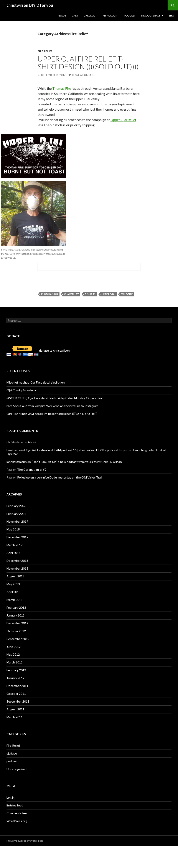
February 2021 (16, 513)
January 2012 (16, 678)
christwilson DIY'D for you (30, 5)
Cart (75, 15)
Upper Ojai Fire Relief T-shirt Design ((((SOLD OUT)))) (88, 62)
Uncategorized (16, 769)
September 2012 (18, 639)
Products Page (150, 15)
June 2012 (14, 646)
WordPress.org (17, 821)
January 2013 (16, 615)
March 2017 (15, 545)
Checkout (90, 15)
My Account (111, 15)
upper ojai (108, 294)
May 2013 (13, 584)
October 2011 (16, 693)
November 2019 (17, 521)
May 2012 (13, 654)
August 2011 (15, 709)
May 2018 (13, 529)
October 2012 (16, 631)
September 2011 (18, 701)
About (62, 15)
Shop (172, 15)
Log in (11, 797)
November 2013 (17, 568)
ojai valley (71, 294)
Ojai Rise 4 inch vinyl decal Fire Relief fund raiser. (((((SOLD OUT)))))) (52, 414)
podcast (12, 761)
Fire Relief (45, 51)
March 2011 (15, 717)
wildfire (127, 294)
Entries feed (15, 805)
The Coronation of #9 (31, 469)
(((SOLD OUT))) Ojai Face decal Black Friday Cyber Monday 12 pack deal (54, 398)
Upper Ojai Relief (123, 120)
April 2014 (13, 553)
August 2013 (15, 576)
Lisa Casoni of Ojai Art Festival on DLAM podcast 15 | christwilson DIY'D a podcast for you (67, 450)
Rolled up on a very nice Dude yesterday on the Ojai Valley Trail (59, 477)
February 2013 (16, 607)
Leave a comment (84, 74)
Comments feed (17, 813)
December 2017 (17, 537)
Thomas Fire (61, 88)
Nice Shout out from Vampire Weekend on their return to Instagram (52, 406)
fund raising (49, 294)
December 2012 (17, 623)
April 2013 (13, 592)
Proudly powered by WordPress (25, 840)
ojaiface (12, 753)
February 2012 (16, 670)
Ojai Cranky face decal (21, 390)
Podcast (129, 15)
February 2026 (16, 506)
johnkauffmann (17, 462)
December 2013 (17, 560)
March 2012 (15, 662)
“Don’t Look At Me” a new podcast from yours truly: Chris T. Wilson (76, 462)
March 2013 (15, 600)
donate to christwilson (54, 350)
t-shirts (90, 294)
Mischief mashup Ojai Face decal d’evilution (36, 382)
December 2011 (17, 686)
